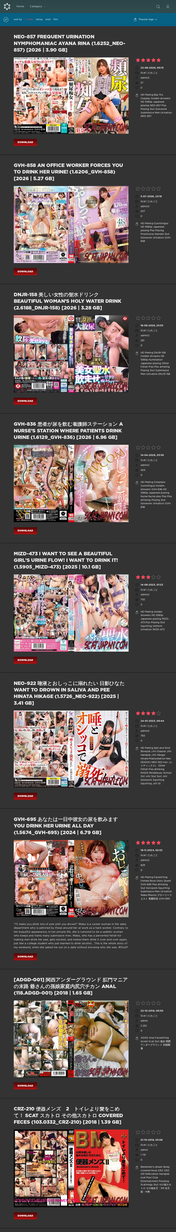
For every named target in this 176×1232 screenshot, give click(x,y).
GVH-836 (156, 489)
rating (39, 19)
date (30, 19)
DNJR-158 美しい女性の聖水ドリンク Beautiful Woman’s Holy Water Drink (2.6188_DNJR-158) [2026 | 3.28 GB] (67, 301)
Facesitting (160, 877)
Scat (151, 1041)
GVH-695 (146, 885)
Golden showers (160, 98)
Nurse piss (154, 496)
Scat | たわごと (149, 73)
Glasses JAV (164, 751)
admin (144, 1021)
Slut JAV (162, 776)
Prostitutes (147, 234)
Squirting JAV (149, 784)
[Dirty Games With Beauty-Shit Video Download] (7, 6)
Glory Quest (163, 881)
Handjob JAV (148, 755)
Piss (163, 106)
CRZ (160, 1171)
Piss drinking (162, 367)
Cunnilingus (161, 223)
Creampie (159, 482)
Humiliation (156, 360)
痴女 (162, 1041)
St (159, 784)
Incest (144, 1041)
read (48, 19)
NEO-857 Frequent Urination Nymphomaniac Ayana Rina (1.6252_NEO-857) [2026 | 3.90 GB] (69, 43)
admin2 (145, 78)
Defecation (151, 1174)
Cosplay (145, 98)
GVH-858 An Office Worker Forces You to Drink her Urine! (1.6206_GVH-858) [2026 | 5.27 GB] (68, 172)
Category (36, 6)
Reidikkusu (155, 773)
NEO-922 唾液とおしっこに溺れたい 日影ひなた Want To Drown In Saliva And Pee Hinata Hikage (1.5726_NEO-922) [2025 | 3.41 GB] (69, 693)
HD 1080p (146, 102)
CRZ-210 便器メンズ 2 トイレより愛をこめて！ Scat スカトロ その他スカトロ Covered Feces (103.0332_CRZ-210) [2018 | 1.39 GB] (68, 1116)
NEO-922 (156, 762)
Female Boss (148, 881)
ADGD (144, 1038)
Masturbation (157, 759)
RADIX (145, 773)
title (55, 19)
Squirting (146, 626)
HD (142, 95)
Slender (159, 234)
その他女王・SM (155, 1188)
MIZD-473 (158, 630)
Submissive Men (150, 113)
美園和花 (153, 899)
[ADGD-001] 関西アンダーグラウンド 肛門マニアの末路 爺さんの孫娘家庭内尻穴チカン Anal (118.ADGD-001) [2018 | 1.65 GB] (71, 986)
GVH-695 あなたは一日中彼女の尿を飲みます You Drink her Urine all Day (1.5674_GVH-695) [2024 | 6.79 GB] (66, 826)
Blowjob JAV (148, 751)
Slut (152, 109)
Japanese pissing (151, 363)
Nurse (144, 496)
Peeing (149, 95)
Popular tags (146, 19)
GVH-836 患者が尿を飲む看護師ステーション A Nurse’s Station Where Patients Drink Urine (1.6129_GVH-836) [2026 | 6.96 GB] (68, 431)
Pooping (164, 1181)
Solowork (161, 109)
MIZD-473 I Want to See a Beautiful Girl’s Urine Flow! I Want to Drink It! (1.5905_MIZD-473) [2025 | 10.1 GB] (66, 560)
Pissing (145, 109)
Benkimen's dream (152, 1167)
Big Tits (158, 95)
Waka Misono (149, 895)
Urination (166, 113)
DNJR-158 (160, 353)
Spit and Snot (162, 748)
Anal (151, 1038)
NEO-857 (155, 106)
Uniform (157, 626)
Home (20, 6)
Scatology (147, 1185)
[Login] (168, 6)
